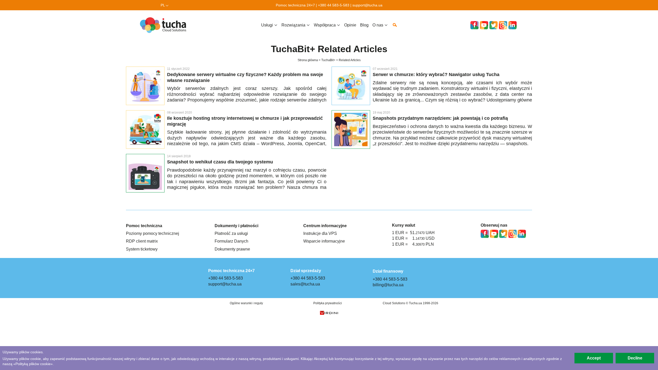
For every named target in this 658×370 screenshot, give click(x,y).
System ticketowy (142, 249)
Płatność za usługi (231, 233)
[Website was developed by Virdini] (329, 313)
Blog (364, 25)
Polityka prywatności (327, 303)
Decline (635, 358)
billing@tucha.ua (388, 284)
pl (163, 5)
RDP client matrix (142, 241)
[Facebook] (474, 25)
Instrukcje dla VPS (320, 233)
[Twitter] (493, 25)
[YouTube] (484, 25)
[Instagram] (503, 25)
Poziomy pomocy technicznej (152, 233)
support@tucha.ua (367, 5)
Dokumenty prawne (232, 249)
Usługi (267, 25)
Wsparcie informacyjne (324, 241)
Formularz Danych (231, 241)
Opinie (350, 25)
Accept (594, 358)
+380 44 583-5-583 (333, 5)
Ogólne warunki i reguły (246, 303)
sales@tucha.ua (305, 284)
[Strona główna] (164, 25)
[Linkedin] (512, 25)
